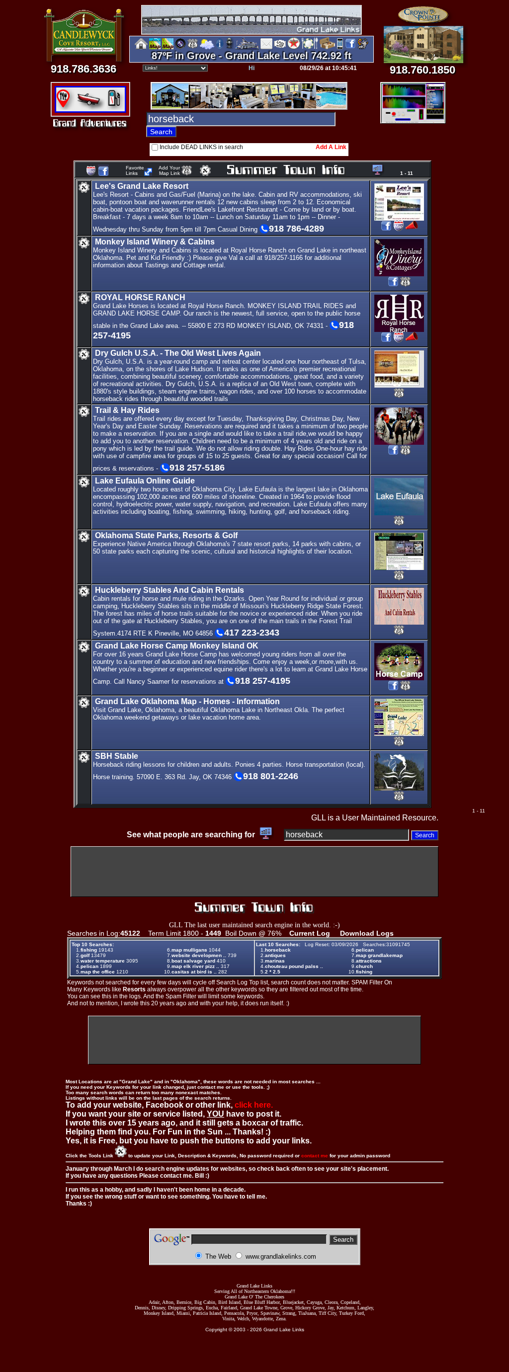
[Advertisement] (254, 871)
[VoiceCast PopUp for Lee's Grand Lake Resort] (412, 230)
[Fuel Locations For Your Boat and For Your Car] (293, 47)
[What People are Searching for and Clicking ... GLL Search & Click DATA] (376, 173)
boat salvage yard (193, 961)
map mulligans (189, 950)
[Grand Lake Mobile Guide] (340, 47)
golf (85, 955)
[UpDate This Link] (84, 191)
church (364, 966)
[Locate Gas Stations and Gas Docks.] (115, 107)
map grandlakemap (379, 955)
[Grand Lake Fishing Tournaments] (155, 47)
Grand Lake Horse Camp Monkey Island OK (176, 646)
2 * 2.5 (272, 971)
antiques (275, 955)
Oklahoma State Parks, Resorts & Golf (166, 535)
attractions (369, 961)
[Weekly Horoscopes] (362, 47)
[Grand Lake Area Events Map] (167, 47)
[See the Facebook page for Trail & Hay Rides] (393, 454)
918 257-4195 (262, 681)
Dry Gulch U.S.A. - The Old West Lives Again (178, 353)
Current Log (309, 933)
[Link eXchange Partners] (280, 47)
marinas (275, 961)
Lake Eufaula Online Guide (145, 481)
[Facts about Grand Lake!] (220, 47)
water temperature (103, 961)
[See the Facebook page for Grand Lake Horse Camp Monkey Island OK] (393, 689)
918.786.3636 (83, 69)
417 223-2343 (251, 633)
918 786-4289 (296, 229)
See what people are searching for (192, 834)
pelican (89, 966)
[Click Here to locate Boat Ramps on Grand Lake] (90, 107)
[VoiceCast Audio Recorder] (413, 120)
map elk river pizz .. (195, 966)
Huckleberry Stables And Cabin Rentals (169, 590)
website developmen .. (198, 955)
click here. (254, 1105)
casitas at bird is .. (194, 971)
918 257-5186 (197, 468)
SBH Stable (116, 756)
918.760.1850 (422, 70)
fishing (89, 950)
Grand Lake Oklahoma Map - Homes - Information (187, 701)
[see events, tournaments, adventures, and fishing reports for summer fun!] (297, 170)
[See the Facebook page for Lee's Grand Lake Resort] (386, 230)
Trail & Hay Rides (127, 410)
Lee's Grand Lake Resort (141, 186)
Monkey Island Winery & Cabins (155, 242)
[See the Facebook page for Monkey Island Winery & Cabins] (393, 285)
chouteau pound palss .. (294, 966)
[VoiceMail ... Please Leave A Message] (229, 47)
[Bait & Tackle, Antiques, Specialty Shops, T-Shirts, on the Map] (327, 47)
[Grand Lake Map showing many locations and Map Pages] (192, 47)
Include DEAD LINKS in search (201, 147)
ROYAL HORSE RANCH (140, 297)
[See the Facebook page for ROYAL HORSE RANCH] (386, 341)
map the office (98, 971)
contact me (314, 1155)
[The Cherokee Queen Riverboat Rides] (247, 47)
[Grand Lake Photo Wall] (180, 47)
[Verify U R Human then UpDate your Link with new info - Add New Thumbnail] (205, 173)
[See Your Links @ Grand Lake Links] (148, 173)
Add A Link (331, 147)
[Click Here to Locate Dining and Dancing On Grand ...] (65, 107)
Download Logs (367, 933)
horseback (278, 950)
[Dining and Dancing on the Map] (310, 47)
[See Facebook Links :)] (103, 174)
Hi (251, 68)
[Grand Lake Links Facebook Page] (350, 47)
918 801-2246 (270, 776)
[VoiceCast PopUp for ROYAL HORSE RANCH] (412, 341)
